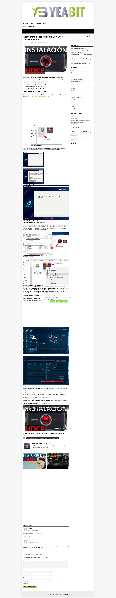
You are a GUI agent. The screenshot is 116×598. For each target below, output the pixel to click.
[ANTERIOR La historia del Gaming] (34, 470)
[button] (23, 29)
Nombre (25, 570)
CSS (71, 77)
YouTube (73, 108)
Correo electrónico (27, 574)
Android (72, 70)
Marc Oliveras (33, 42)
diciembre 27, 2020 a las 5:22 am (33, 530)
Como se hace (40, 42)
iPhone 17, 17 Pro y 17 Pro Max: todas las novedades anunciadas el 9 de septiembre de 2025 (81, 60)
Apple (72, 72)
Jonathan (30, 541)
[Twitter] (73, 143)
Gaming (44, 42)
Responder (27, 536)
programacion (74, 92)
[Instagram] (78, 143)
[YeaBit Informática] (58, 20)
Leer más (52, 301)
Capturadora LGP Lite (32, 438)
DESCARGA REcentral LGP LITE (42, 96)
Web (24, 577)
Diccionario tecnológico (76, 81)
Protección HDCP (43, 438)
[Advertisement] (46, 109)
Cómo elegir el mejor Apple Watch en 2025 (80, 63)
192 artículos (47, 443)
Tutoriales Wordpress (75, 104)
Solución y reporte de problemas (78, 101)
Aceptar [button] (58, 301)
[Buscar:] (81, 41)
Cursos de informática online (77, 79)
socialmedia (73, 99)
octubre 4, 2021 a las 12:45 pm (33, 542)
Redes (72, 95)
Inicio (24, 32)
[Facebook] (75, 143)
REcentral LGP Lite (53, 438)
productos (73, 90)
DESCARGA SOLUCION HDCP (50, 286)
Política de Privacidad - (53, 594)
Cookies (66, 594)
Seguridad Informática (76, 97)
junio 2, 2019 (26, 42)
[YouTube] (71, 143)
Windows (73, 106)
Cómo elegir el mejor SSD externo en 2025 (80, 48)
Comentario (26, 559)
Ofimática (73, 88)
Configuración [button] (65, 301)
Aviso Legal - (61, 594)
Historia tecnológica (75, 86)
